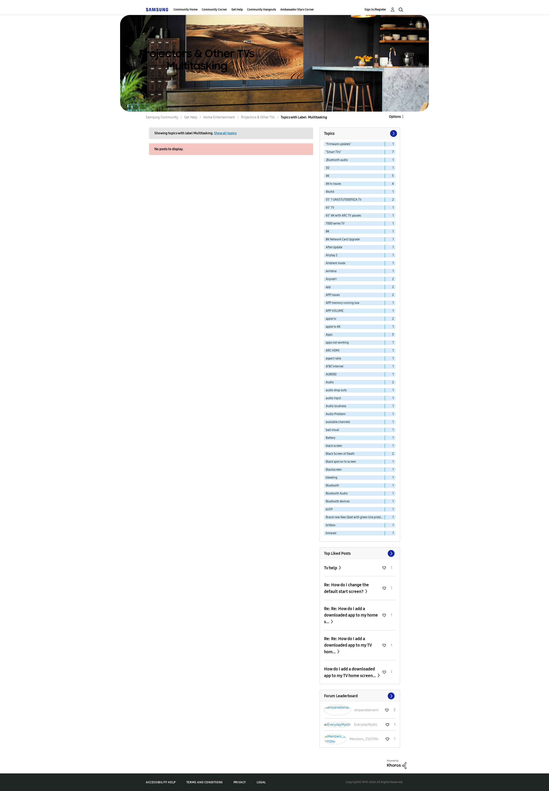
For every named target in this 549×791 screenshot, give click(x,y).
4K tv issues (333, 184)
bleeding (331, 477)
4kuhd (330, 192)
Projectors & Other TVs (258, 117)
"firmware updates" (338, 144)
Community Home (185, 9)
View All (360, 553)
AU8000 (331, 374)
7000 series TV (335, 223)
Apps (329, 334)
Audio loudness (336, 406)
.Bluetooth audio (337, 160)
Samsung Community (162, 117)
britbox (330, 525)
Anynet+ (331, 279)
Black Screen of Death (340, 454)
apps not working (337, 342)
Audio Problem (335, 414)
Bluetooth (332, 485)
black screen (334, 446)
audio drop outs (336, 390)
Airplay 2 (331, 255)
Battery (330, 438)
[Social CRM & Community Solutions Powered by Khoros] (396, 764)
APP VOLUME (335, 311)
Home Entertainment (219, 117)
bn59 (329, 509)
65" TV (330, 207)
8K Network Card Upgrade (343, 239)
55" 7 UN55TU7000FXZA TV (344, 200)
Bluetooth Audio (337, 493)
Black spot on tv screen (341, 462)
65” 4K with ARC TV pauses (343, 215)
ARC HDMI (332, 350)
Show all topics (225, 133)
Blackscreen (334, 469)
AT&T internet (334, 366)
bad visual (332, 430)
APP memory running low (342, 303)
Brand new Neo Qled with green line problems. (355, 517)
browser (331, 533)
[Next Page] (393, 133)
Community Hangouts (261, 9)
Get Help (237, 9)
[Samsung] (157, 10)
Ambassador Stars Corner (297, 9)
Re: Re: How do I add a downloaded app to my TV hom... (348, 645)
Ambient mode (335, 263)
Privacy (240, 782)
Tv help (331, 567)
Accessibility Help (161, 782)
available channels (338, 422)
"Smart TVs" (333, 152)
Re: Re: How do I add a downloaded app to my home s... (351, 615)
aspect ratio (333, 358)
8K (327, 231)
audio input (333, 398)
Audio (330, 382)
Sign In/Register (375, 9)
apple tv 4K (333, 327)
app (328, 287)
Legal (261, 782)
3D (327, 168)
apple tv (331, 319)
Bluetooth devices (338, 501)
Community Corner (214, 9)
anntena (331, 271)
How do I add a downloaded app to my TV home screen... (350, 672)
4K (327, 176)
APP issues (333, 295)
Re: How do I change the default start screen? (346, 588)
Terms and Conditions (204, 782)
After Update (334, 247)
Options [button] (395, 117)
